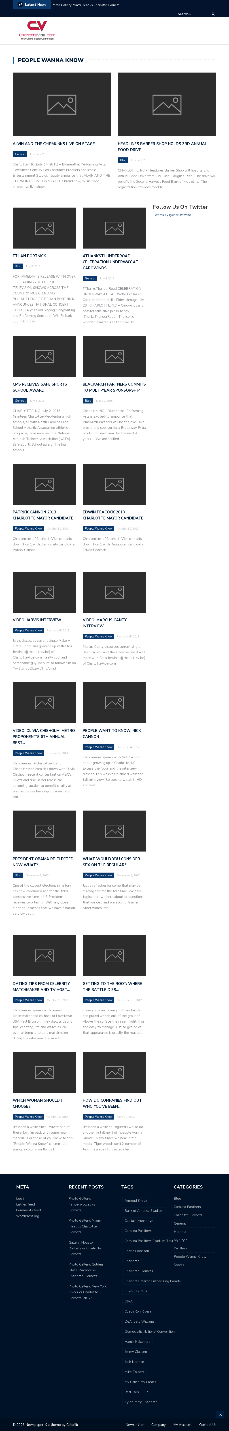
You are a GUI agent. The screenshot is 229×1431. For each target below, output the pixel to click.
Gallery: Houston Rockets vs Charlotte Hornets (85, 1248)
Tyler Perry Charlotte (141, 1402)
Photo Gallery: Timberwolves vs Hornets (82, 1204)
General (20, 154)
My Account (182, 1424)
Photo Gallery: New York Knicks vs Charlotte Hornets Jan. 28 (87, 1292)
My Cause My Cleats (140, 1382)
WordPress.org (27, 1216)
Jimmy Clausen (136, 1351)
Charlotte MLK (136, 1291)
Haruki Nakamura (137, 1341)
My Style (181, 1240)
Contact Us (207, 1424)
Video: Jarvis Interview (37, 620)
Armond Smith (136, 1200)
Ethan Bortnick (29, 256)
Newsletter (135, 1424)
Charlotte (132, 1261)
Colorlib (72, 1424)
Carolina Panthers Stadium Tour (149, 1241)
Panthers (181, 1248)
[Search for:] (191, 14)
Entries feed (25, 1204)
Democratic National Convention (150, 1331)
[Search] (213, 14)
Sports (179, 1265)
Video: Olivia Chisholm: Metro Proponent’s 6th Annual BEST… (44, 736)
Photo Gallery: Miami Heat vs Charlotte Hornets (85, 5)
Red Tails (132, 1392)
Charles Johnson (137, 1251)
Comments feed (28, 1210)
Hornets (180, 1231)
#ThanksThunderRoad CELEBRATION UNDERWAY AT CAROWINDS (110, 262)
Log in (20, 1198)
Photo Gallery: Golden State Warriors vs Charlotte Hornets (86, 1270)
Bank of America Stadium (144, 1210)
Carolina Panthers (138, 1231)
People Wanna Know (28, 529)
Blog (123, 160)
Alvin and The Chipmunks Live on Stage (54, 143)
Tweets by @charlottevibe (172, 215)
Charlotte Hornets (139, 1271)
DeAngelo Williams (140, 1321)
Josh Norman (134, 1362)
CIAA (129, 1301)
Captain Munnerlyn (139, 1221)
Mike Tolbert (134, 1372)
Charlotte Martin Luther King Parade (153, 1281)
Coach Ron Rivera (138, 1311)
